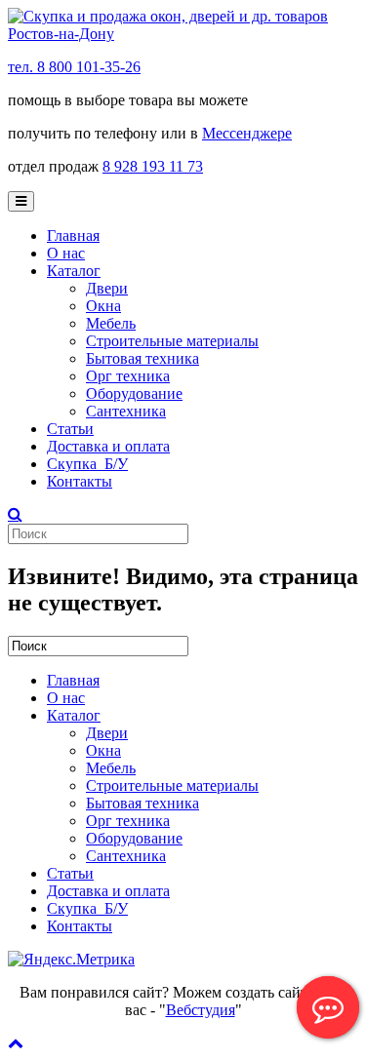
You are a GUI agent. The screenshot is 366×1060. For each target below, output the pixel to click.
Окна (103, 305)
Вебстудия (200, 1009)
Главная (73, 235)
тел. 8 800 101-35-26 (74, 67)
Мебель (111, 323)
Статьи (70, 428)
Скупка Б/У (87, 463)
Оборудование (134, 393)
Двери (107, 288)
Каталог (74, 270)
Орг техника (128, 376)
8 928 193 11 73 (152, 166)
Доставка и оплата (108, 446)
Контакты (79, 481)
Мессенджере (247, 133)
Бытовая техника (142, 358)
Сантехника (126, 411)
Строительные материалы (172, 341)
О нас (66, 253)
